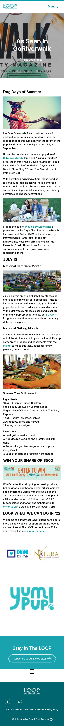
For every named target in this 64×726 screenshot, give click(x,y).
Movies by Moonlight (38, 226)
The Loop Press (33, 59)
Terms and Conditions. (33, 709)
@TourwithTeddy (13, 158)
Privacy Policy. (52, 709)
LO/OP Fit (51, 314)
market (7, 345)
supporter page (36, 531)
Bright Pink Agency (39, 719)
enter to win (10, 506)
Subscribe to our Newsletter (30, 658)
